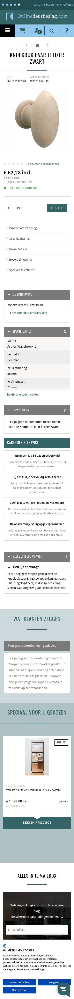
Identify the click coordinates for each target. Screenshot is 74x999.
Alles (37, 45)
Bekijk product (37, 822)
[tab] (37, 557)
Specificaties (17, 239)
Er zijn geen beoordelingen (43, 164)
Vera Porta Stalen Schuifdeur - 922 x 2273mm (33, 790)
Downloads (16, 249)
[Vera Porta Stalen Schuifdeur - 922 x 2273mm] (37, 760)
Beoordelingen (18, 260)
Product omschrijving (23, 228)
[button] (37, 557)
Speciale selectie (19, 270)
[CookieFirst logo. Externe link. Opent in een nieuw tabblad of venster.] (4, 946)
